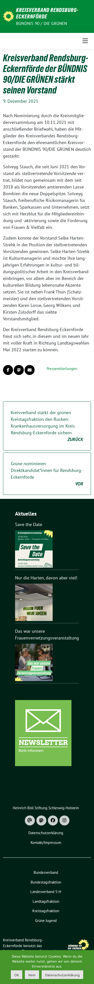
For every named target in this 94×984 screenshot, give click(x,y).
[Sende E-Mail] (30, 370)
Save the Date (28, 524)
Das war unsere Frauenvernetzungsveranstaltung (47, 634)
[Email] (30, 820)
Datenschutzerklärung (62, 975)
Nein (32, 975)
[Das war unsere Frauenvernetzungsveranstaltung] (34, 662)
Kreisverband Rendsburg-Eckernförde (47, 13)
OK (16, 975)
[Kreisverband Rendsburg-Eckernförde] (8, 16)
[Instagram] (64, 820)
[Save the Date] (34, 549)
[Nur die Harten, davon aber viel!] (34, 602)
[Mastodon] (41, 820)
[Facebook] (53, 820)
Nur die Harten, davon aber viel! (46, 578)
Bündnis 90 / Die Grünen (41, 23)
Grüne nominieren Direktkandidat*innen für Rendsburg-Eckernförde (47, 474)
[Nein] (87, 967)
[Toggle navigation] (85, 41)
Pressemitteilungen (62, 368)
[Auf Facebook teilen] (8, 370)
